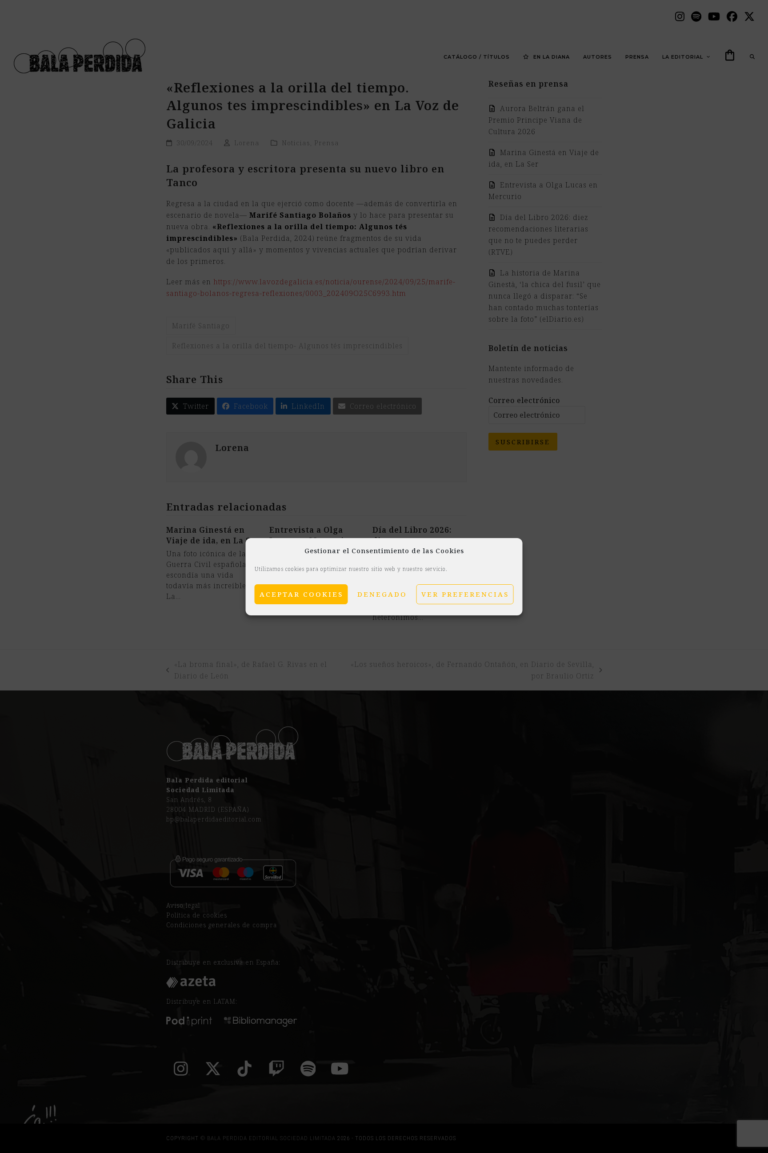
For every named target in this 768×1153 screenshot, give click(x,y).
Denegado (382, 594)
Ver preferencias (465, 594)
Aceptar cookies (301, 594)
